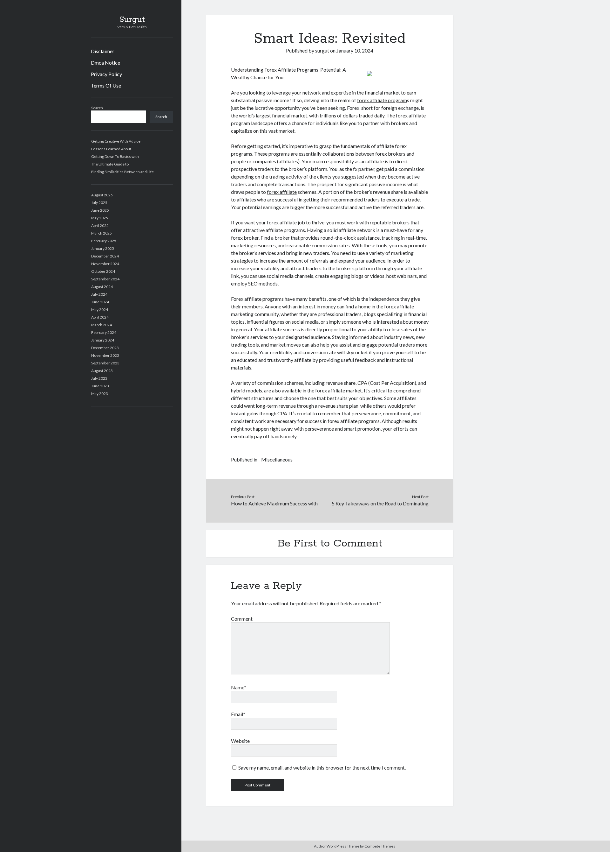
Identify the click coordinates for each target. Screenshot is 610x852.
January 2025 (102, 248)
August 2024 (102, 286)
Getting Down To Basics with (115, 156)
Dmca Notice (105, 63)
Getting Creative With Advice (115, 141)
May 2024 (99, 309)
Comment (242, 619)
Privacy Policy (106, 74)
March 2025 (101, 233)
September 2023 (105, 363)
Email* (238, 714)
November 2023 (105, 355)
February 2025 (103, 240)
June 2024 (100, 301)
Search (97, 107)
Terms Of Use (106, 85)
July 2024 (99, 294)
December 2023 (105, 347)
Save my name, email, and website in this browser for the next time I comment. (322, 767)
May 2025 (99, 217)
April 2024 (100, 317)
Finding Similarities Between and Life (122, 171)
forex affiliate (282, 192)
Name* (238, 687)
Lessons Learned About (111, 148)
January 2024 (102, 340)
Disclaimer (102, 51)
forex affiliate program (382, 100)
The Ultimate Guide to (110, 164)
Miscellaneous (277, 459)
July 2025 (99, 202)
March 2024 (101, 324)
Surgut (132, 20)
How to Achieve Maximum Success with (274, 503)
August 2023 (102, 370)
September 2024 (105, 279)
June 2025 (100, 210)
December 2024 (105, 256)
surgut (322, 50)
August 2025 (102, 195)
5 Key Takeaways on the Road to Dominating (380, 503)
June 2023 (100, 386)
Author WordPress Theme (336, 846)
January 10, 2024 (354, 50)
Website (240, 741)
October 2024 (103, 271)
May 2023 (99, 393)
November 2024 (105, 263)
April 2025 (100, 225)
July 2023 (99, 378)
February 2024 (103, 332)
